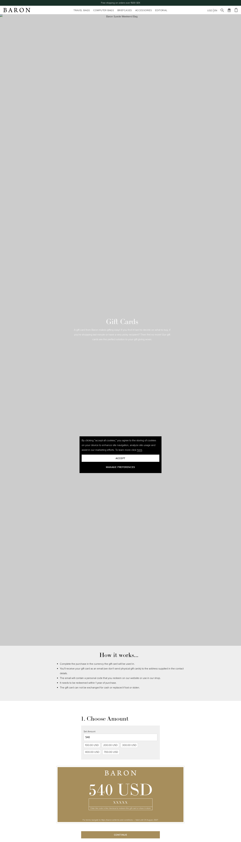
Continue (120, 834)
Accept (120, 458)
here (139, 449)
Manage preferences (120, 466)
